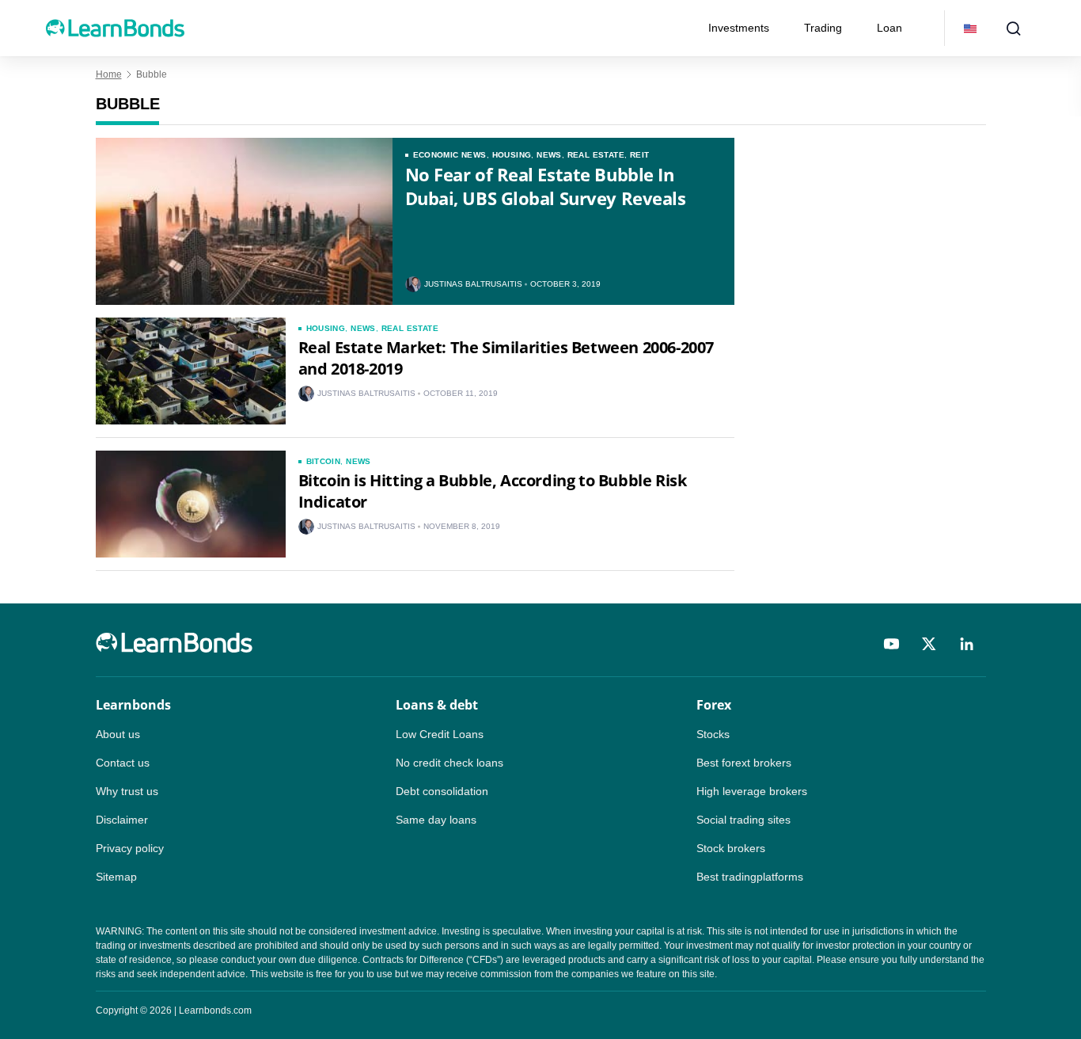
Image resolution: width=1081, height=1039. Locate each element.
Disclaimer (122, 819)
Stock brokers (730, 848)
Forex (713, 705)
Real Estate (595, 154)
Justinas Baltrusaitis (473, 284)
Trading (823, 27)
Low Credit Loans (440, 734)
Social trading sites (743, 819)
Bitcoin (323, 461)
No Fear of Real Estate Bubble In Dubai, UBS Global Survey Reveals (545, 186)
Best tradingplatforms (749, 876)
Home (109, 74)
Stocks (713, 734)
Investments (738, 27)
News (549, 154)
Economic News (450, 154)
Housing (512, 154)
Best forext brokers (743, 762)
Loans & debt (437, 705)
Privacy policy (130, 848)
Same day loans (436, 819)
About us (118, 734)
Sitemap (116, 876)
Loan (889, 27)
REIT (640, 154)
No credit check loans (449, 762)
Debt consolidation (442, 791)
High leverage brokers (751, 791)
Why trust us (127, 791)
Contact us (123, 762)
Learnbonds (133, 705)
